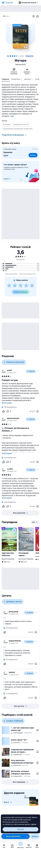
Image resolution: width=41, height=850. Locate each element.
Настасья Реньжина (26, 559)
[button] (20, 37)
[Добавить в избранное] (33, 16)
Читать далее (7, 403)
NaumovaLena (13, 418)
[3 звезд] (20, 285)
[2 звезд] (14, 285)
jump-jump (13, 611)
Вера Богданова (8, 559)
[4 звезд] (16, 56)
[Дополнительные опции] (27, 836)
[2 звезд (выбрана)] (12, 56)
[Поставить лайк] (3, 411)
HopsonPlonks (15, 641)
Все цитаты (19, 706)
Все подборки (19, 782)
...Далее (33, 824)
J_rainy (10, 469)
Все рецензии (19, 513)
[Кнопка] (14, 530)
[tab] (6, 79)
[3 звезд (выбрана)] (14, 56)
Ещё (12, 116)
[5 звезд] (18, 56)
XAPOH (12, 672)
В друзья (32, 371)
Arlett (9, 370)
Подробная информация (13, 135)
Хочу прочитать (13, 836)
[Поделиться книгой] (37, 16)
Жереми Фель (20, 65)
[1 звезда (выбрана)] (10, 56)
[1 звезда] (9, 285)
